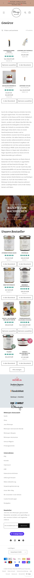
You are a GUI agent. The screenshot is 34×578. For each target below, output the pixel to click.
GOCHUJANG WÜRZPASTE (9, 85)
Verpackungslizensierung (11, 486)
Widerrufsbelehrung (10, 482)
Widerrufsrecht (11, 571)
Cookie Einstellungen (10, 499)
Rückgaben (7, 503)
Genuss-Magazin (9, 441)
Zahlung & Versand (9, 477)
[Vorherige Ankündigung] (3, 3)
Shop (5, 420)
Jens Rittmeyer (8, 424)
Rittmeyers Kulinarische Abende (13, 429)
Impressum (7, 465)
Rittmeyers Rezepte (10, 433)
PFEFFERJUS (24, 253)
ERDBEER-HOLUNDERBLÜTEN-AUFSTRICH (24, 353)
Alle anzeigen (17, 369)
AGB (5, 469)
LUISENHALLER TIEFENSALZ (25, 50)
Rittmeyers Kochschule (11, 437)
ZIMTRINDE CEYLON (25, 85)
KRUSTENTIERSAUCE (9, 285)
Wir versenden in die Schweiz (12, 494)
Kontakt (6, 460)
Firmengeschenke (9, 446)
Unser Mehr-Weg (9, 490)
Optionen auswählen (9, 65)
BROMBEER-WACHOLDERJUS (24, 285)
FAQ (5, 456)
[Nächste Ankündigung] (30, 3)
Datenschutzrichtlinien (11, 473)
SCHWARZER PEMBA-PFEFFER (9, 51)
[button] (4, 13)
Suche (5, 416)
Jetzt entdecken (17, 217)
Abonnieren (24, 525)
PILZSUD (9, 351)
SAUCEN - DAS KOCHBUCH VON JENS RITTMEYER (9, 319)
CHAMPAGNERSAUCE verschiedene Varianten (24, 319)
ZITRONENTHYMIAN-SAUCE (9, 253)
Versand (8, 574)
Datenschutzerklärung (22, 571)
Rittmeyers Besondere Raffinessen (16, 568)
